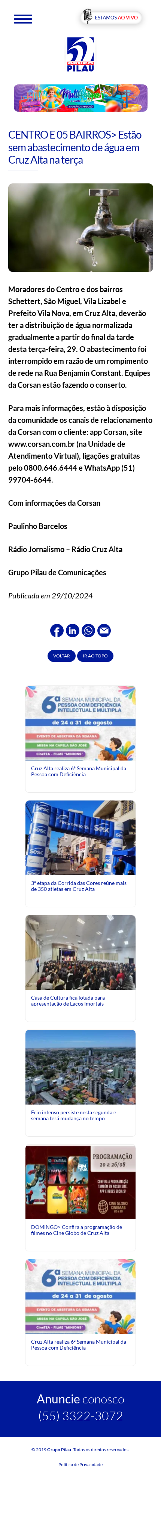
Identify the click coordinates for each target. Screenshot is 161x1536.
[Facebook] (57, 629)
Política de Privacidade (80, 1464)
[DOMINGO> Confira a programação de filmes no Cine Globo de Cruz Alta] (80, 1181)
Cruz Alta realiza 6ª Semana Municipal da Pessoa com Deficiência (78, 771)
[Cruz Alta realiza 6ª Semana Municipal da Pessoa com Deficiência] (80, 753)
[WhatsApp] (88, 629)
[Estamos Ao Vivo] (111, 18)
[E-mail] (104, 629)
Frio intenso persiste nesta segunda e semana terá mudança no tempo (73, 1115)
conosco (80, 1398)
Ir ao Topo (95, 656)
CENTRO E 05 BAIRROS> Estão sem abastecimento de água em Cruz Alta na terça (75, 147)
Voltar (61, 656)
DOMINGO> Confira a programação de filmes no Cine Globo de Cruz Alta (76, 1230)
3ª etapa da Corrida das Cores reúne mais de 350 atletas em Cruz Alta (79, 886)
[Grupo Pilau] (80, 54)
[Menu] (23, 18)
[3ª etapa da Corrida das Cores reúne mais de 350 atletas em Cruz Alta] (80, 854)
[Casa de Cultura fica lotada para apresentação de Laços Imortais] (80, 951)
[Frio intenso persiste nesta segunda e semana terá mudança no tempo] (80, 1066)
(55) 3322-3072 (80, 1415)
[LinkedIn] (72, 629)
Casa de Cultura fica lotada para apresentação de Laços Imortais (68, 1000)
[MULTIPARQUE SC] (81, 97)
